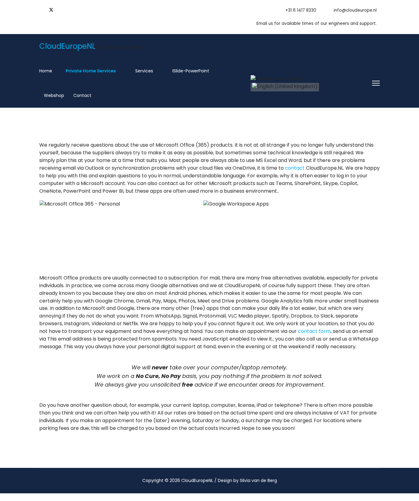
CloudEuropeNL (67, 46)
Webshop (53, 95)
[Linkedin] (61, 9)
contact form (314, 331)
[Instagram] (71, 9)
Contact (82, 95)
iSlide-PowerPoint (190, 71)
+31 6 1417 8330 (300, 10)
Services (143, 71)
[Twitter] (51, 9)
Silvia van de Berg (258, 480)
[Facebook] (41, 9)
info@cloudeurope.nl (355, 10)
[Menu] (376, 83)
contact (295, 167)
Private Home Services (90, 71)
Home (45, 71)
